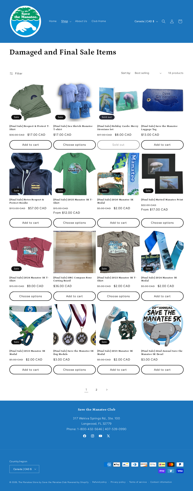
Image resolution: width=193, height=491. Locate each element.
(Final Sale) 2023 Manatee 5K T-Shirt (117, 279)
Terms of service (138, 482)
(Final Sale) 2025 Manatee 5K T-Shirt (73, 201)
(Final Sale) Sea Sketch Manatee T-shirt (73, 128)
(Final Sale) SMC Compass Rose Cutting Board (72, 279)
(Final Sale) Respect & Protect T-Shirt (29, 128)
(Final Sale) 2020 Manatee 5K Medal (115, 201)
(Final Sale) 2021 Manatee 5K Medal (115, 353)
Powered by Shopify (78, 482)
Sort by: (126, 73)
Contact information (161, 482)
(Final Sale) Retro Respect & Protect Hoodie (26, 201)
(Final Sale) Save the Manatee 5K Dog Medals (73, 353)
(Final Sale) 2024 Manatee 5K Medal (159, 279)
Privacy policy (118, 482)
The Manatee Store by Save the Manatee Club (42, 482)
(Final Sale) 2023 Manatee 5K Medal (27, 353)
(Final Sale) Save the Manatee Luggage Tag (159, 128)
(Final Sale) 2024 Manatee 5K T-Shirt (29, 279)
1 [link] (86, 389)
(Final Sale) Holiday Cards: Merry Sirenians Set (118, 128)
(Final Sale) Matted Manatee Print (162, 199)
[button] (66, 21)
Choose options (74, 144)
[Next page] (107, 390)
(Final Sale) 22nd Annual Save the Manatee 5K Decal (162, 353)
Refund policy (99, 482)
